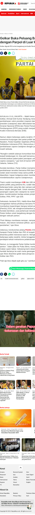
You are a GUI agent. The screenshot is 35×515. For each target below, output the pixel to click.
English (28, 482)
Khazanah (3, 474)
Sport (17, 13)
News (6, 33)
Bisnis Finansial (30, 479)
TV (1, 485)
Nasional (3, 13)
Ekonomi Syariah (15, 9)
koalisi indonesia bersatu (11, 278)
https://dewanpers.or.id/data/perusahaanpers (14, 505)
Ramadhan (16, 485)
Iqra (14, 474)
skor (25, 9)
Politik (11, 33)
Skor (27, 472)
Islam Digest (29, 474)
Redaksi (15, 493)
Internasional (25, 13)
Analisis (15, 477)
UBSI (31, 13)
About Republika (5, 493)
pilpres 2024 (30, 278)
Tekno (15, 479)
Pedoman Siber (30, 493)
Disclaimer (3, 496)
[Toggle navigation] (2, 3)
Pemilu (28, 230)
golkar (22, 278)
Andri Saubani (22, 49)
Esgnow (2, 482)
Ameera (2, 472)
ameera (4, 9)
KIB (24, 182)
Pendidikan (11, 13)
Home (1, 33)
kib (1, 278)
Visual (15, 482)
